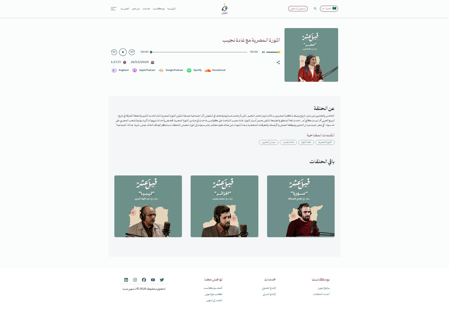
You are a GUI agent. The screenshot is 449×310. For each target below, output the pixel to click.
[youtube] (153, 279)
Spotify (197, 70)
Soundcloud (218, 70)
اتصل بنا (125, 9)
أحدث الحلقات (321, 294)
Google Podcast (174, 70)
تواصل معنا (213, 279)
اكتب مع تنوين (213, 294)
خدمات (146, 9)
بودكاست (159, 9)
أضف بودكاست (213, 288)
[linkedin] (126, 279)
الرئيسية (171, 9)
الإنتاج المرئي (269, 294)
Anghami (123, 70)
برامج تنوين (324, 288)
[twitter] (162, 279)
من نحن (136, 9)
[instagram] (135, 279)
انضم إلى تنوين (214, 300)
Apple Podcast (147, 70)
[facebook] (144, 279)
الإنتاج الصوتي (269, 288)
